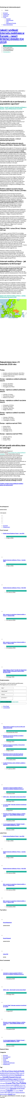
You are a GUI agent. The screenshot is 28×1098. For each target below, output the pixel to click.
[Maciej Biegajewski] (7, 919)
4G (0, 1071)
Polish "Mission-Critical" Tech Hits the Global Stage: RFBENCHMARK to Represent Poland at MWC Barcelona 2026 (15, 671)
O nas (4, 17)
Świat (12, 749)
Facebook (18, 1075)
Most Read (6, 706)
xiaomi (10, 1094)
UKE (5, 1092)
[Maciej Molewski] (7, 935)
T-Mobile (9, 1090)
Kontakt (8, 18)
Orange (9, 1083)
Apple (22, 1071)
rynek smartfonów (18, 1086)
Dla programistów (8, 24)
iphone (22, 1079)
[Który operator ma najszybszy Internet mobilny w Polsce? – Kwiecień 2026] (15, 611)
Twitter (2, 1092)
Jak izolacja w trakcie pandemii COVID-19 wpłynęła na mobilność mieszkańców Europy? (13, 788)
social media (20, 1088)
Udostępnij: (3, 513)
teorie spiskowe (16, 1090)
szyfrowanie (2, 1090)
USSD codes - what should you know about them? (14, 796)
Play (14, 1083)
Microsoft (13, 1080)
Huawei (12, 1077)
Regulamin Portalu (11, 23)
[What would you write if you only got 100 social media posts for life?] (15, 723)
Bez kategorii (6, 1057)
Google (6, 1077)
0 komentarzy (6, 52)
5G (3, 1071)
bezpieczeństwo (4, 1073)
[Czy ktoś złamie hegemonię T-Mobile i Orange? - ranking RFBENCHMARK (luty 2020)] (7, 1037)
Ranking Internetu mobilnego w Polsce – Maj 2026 (14, 587)
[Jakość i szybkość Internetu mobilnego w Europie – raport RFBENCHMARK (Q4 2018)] (13, 88)
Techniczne (6, 14)
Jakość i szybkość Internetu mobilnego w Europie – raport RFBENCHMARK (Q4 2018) (12, 36)
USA (8, 1092)
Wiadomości (13, 46)
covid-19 (22, 1073)
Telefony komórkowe (9, 1062)
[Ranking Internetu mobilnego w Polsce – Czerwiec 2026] (15, 557)
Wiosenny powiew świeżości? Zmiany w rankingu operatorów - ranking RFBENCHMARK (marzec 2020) (14, 815)
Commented (6, 707)
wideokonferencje (20, 1092)
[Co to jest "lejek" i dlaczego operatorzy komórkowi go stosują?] (7, 1002)
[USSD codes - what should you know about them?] (7, 986)
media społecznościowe (5, 1080)
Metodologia (9, 20)
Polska (23, 1082)
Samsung (13, 1088)
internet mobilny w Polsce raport (10, 1078)
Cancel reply (15, 701)
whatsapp (12, 1092)
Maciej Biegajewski (7, 922)
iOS (19, 1079)
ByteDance (12, 1073)
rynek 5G (21, 1085)
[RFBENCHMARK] (10, 3)
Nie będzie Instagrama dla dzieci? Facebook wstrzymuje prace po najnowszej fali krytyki (13, 754)
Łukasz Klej (5, 954)
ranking (16, 1085)
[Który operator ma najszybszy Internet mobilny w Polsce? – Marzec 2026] (15, 639)
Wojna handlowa (4, 1094)
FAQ (7, 21)
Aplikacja (5, 16)
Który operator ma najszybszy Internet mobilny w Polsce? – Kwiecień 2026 (14, 615)
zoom (14, 1094)
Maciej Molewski (7, 938)
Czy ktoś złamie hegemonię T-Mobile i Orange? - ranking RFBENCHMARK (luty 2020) (14, 824)
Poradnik (5, 1058)
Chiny (17, 1073)
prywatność (2, 1085)
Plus (17, 1083)
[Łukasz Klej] (7, 951)
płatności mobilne (10, 1085)
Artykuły (5, 13)
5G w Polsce (9, 1071)
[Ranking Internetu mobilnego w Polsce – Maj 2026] (15, 584)
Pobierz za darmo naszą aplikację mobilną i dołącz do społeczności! (11, 484)
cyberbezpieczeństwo (7, 1075)
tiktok (21, 1090)
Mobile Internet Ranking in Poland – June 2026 (13, 533)
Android (16, 1071)
